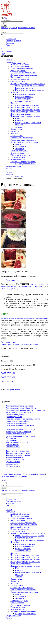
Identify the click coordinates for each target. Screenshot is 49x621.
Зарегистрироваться (9, 28)
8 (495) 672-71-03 (8, 373)
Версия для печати (8, 342)
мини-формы (20, 146)
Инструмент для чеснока (20, 114)
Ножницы (19, 120)
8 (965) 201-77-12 (8, 381)
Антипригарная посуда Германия (19, 406)
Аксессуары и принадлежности (23, 162)
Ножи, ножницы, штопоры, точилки (25, 116)
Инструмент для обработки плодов (24, 107)
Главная (9, 60)
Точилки (18, 127)
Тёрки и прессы (16, 136)
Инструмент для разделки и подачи (29, 90)
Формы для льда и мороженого (23, 140)
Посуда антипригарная (19, 66)
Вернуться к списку (20, 344)
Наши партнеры (15, 474)
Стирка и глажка (17, 153)
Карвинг (13, 103)
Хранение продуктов (19, 151)
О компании (11, 39)
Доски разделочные (18, 71)
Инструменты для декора (25, 94)
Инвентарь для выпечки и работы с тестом (27, 84)
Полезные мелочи (17, 159)
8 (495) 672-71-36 (8, 377)
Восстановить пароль (26, 28)
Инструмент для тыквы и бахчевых (24, 105)
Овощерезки (15, 131)
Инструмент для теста (24, 88)
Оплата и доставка (13, 41)
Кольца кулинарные (23, 99)
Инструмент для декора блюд (17, 421)
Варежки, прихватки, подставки (23, 75)
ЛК (5, 18)
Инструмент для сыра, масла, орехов (25, 112)
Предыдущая (6, 344)
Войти (4, 25)
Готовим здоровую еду (19, 79)
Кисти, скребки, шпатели (20, 77)
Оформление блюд (13, 166)
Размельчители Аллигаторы (17, 442)
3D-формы (19, 149)
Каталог (9, 168)
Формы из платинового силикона (24, 142)
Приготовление (12, 280)
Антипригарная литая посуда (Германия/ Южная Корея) (24, 318)
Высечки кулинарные (24, 97)
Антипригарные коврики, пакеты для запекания (25, 410)
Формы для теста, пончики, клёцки (29, 86)
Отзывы (9, 45)
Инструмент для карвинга (16, 423)
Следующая (33, 344)
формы (18, 144)
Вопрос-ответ (28, 474)
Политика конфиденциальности (14, 476)
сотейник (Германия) (9, 288)
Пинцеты (14, 133)
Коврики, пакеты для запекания (23, 73)
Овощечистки (16, 129)
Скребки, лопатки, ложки (25, 164)
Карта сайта (40, 474)
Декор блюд (15, 92)
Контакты (10, 43)
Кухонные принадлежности (21, 68)
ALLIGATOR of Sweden (20, 64)
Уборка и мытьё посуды (20, 155)
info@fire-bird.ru (13, 389)
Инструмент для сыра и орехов (18, 432)
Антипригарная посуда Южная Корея (21, 408)
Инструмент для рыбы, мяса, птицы (25, 110)
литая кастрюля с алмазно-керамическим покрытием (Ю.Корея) (24, 285)
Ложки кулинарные (23, 101)
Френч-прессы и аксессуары (21, 138)
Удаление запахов (17, 157)
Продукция (10, 62)
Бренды (4, 474)
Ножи (17, 118)
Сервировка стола (17, 81)
